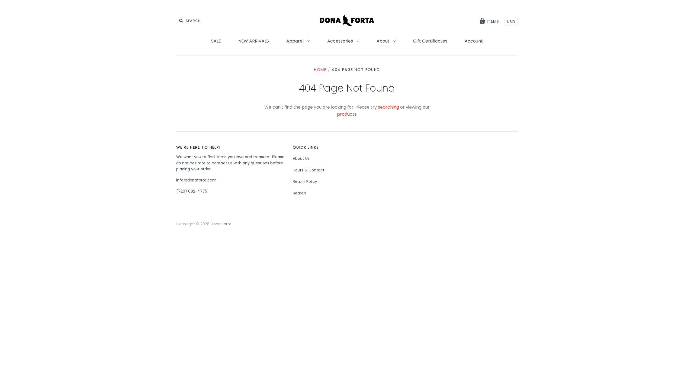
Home (320, 69)
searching (388, 107)
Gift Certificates (430, 41)
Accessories (340, 41)
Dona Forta (221, 224)
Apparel (295, 41)
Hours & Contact (308, 170)
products (346, 114)
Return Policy (305, 181)
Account (474, 41)
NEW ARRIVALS (253, 41)
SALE (216, 41)
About (384, 41)
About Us (301, 158)
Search (299, 193)
